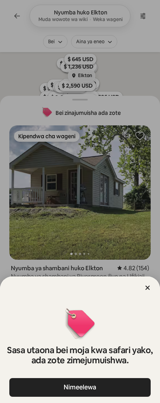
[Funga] (147, 288)
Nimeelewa (80, 387)
